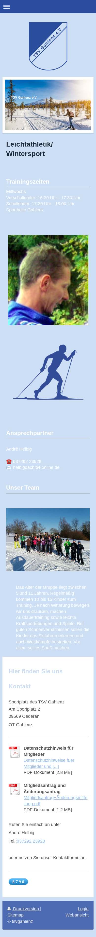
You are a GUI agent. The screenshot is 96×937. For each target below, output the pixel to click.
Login (83, 908)
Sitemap (15, 915)
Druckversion (26, 908)
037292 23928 (31, 841)
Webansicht (77, 915)
